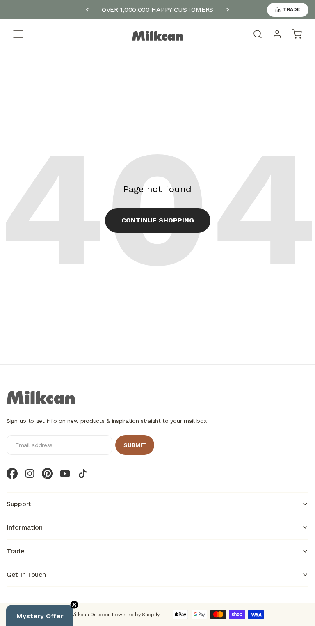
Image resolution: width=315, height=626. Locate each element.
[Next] (227, 10)
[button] (39, 615)
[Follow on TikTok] (82, 473)
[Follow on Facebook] (12, 473)
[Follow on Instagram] (29, 473)
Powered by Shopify (136, 614)
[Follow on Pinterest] (47, 473)
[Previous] (87, 10)
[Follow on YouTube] (65, 473)
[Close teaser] (74, 605)
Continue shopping (157, 220)
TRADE (291, 9)
